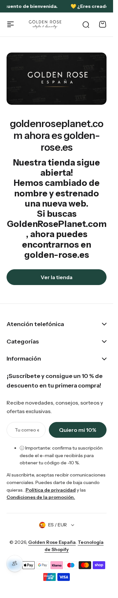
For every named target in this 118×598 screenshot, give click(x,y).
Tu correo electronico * (27, 430)
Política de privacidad (51, 490)
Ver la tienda (56, 277)
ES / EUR (57, 525)
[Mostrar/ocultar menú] (10, 24)
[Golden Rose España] (45, 24)
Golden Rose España (52, 542)
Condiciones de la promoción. (41, 497)
